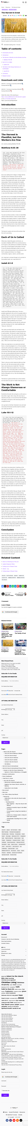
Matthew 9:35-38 (8, 59)
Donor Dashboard (7, 776)
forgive (3, 840)
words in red (13, 854)
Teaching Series (5, 1053)
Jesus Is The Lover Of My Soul (8, 668)
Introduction (5, 55)
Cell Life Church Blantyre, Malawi (13, 753)
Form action (4, 690)
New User (5, 792)
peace (18, 850)
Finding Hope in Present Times (10, 571)
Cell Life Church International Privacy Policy (14, 768)
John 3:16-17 (8, 846)
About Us (12, 970)
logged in (10, 607)
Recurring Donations (6, 941)
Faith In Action (17, 838)
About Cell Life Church (10, 751)
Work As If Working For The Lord (10, 561)
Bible (20, 829)
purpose (4, 852)
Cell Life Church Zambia (11, 759)
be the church (10, 575)
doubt (23, 834)
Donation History (5, 943)
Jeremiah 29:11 (22, 844)
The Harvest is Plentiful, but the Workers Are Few (14, 57)
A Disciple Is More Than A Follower (9, 669)
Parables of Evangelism (4, 650)
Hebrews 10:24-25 (20, 842)
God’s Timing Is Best (6, 665)
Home (2, 7)
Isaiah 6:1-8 (6, 64)
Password (3, 1086)
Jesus (3, 846)
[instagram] (10, 1120)
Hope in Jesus (14, 844)
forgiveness (8, 840)
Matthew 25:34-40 (6, 850)
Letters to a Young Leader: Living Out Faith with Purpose (12, 1059)
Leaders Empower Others (9, 564)
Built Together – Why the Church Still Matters (12, 1054)
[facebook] (7, 1120)
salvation (9, 852)
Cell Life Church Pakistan (11, 757)
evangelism (23, 836)
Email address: (4, 680)
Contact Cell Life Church (11, 761)
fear (23, 838)
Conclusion (5, 73)
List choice (3, 694)
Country (3, 735)
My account (6, 790)
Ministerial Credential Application (13, 782)
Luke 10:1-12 (6, 71)
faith (3, 838)
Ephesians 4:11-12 (15, 836)
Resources (8, 7)
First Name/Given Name (7, 686)
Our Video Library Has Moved (10, 794)
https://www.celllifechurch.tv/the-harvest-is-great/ (13, 96)
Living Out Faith (11, 848)
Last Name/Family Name (7, 704)
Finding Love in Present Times (10, 566)
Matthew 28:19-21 (12, 577)
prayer (22, 850)
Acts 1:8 (3, 575)
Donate (3, 955)
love (17, 848)
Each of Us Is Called (7, 62)
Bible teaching (5, 831)
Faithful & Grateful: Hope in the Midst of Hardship (12, 1055)
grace (23, 840)
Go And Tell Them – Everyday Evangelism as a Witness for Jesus (20, 652)
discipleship (18, 834)
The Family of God (20, 633)
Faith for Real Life (9, 838)
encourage (8, 836)
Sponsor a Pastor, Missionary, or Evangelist (16, 772)
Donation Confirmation (9, 774)
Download (3, 85)
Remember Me (5, 1090)
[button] (4, 2)
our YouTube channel (9, 98)
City (2, 719)
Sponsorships (6, 822)
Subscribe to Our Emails (11, 788)
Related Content (6, 76)
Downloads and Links (8, 52)
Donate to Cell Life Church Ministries (13, 770)
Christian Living (5, 834)
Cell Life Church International (10, 766)
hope (9, 844)
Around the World (5, 949)
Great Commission (11, 842)
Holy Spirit (4, 844)
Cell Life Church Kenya (11, 755)
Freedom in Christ (16, 840)
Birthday (3, 709)
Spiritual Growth (5, 854)
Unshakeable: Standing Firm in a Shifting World (12, 1061)
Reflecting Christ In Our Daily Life (9, 663)
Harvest (16, 575)
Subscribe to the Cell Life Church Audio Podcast (15, 799)
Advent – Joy (6, 568)
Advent (8, 829)
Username (3, 1080)
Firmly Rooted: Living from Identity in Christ (11, 1057)
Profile (2, 1047)
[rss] (17, 1120)
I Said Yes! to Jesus (8, 778)
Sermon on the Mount (17, 852)
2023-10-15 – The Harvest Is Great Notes (9, 83)
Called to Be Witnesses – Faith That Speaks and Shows (6, 635)
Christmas (12, 834)
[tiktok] (21, 1120)
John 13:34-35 (16, 846)
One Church (4, 579)
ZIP (2, 730)
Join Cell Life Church (9, 780)
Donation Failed (5, 1031)
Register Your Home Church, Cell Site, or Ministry (15, 785)
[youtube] (14, 1120)
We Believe (7, 764)
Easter (3, 836)
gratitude (4, 842)
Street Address (4, 714)
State (2, 725)
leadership (4, 848)
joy (20, 846)
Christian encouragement (15, 831)
